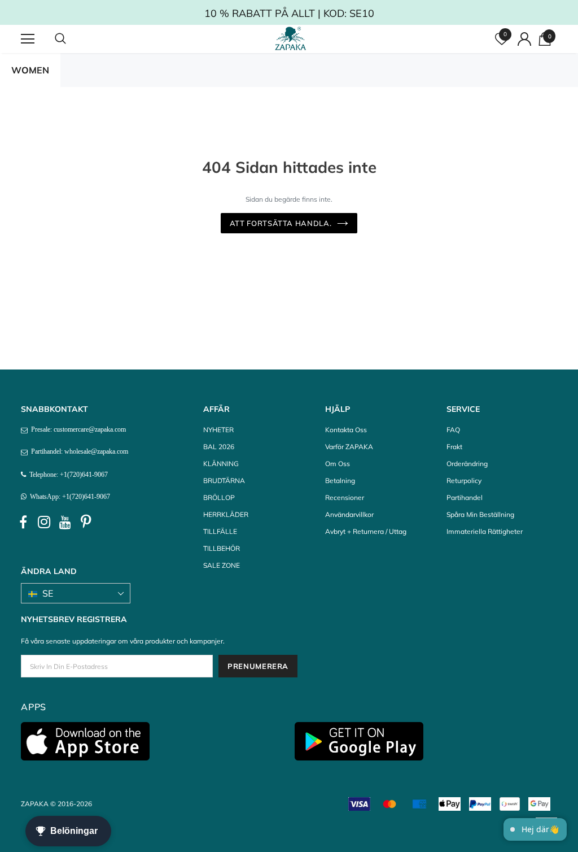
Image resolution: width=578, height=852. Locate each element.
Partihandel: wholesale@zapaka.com (78, 451)
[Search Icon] (72, 39)
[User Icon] (524, 39)
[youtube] (65, 522)
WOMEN (30, 70)
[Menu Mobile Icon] (27, 39)
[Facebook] (23, 522)
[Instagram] (44, 522)
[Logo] (290, 38)
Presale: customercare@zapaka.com (77, 429)
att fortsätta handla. (281, 223)
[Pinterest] (86, 522)
